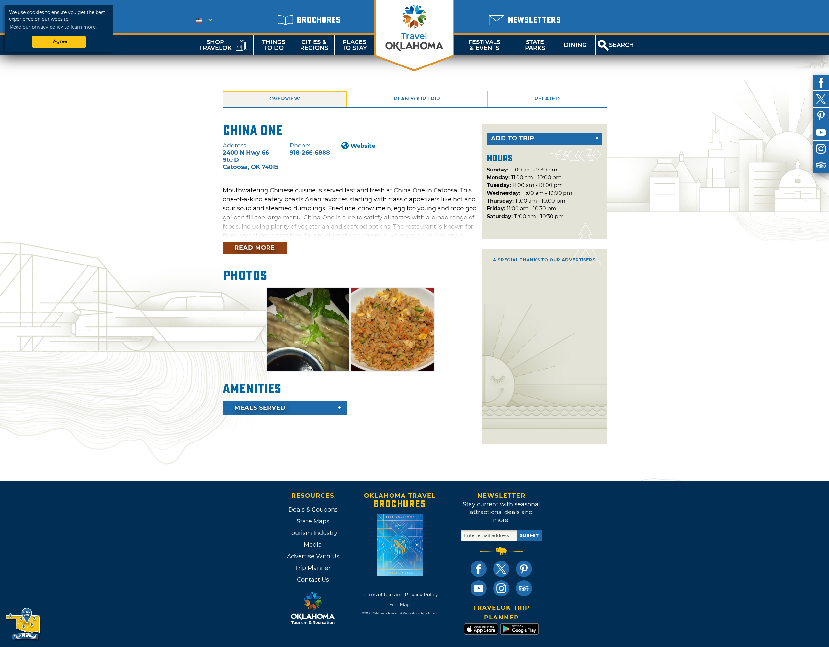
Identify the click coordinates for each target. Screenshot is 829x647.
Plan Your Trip (417, 99)
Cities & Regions (314, 45)
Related (547, 99)
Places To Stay (354, 45)
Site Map (399, 604)
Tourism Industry (313, 532)
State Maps (313, 521)
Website (362, 145)
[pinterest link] (524, 569)
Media (313, 544)
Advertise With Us (313, 556)
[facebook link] (479, 569)
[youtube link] (479, 588)
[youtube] (821, 132)
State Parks (535, 45)
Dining (575, 45)
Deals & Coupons (313, 509)
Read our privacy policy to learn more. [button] (53, 27)
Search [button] (621, 45)
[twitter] (821, 99)
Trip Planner (313, 567)
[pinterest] (821, 116)
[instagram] (821, 149)
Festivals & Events (484, 45)
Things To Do (273, 45)
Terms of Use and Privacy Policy (400, 595)
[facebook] (821, 83)
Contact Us (313, 579)
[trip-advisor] (821, 165)
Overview (284, 99)
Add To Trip (512, 138)
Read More (254, 247)
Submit (529, 535)
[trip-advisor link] (524, 588)
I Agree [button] (59, 41)
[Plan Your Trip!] (23, 624)
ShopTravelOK (215, 45)
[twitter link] (501, 569)
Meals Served (260, 407)
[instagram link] (501, 588)
